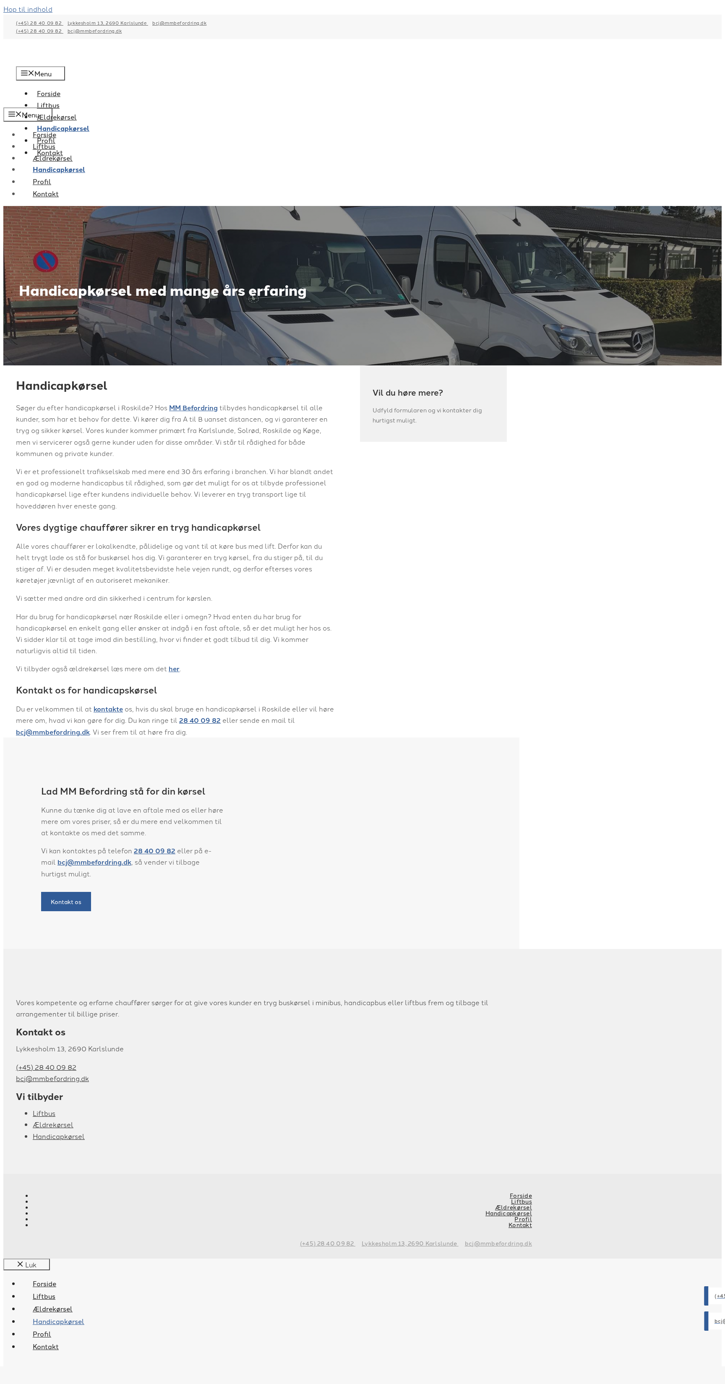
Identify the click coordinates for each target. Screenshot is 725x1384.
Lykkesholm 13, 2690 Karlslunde (108, 22)
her (174, 668)
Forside (44, 134)
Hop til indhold (27, 8)
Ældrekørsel (57, 116)
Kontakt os (66, 901)
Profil (42, 181)
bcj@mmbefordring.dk (179, 22)
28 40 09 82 (200, 720)
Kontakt (46, 193)
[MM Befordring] (79, 101)
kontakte (108, 709)
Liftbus (44, 146)
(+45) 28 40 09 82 (39, 22)
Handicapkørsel (59, 169)
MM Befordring (193, 407)
